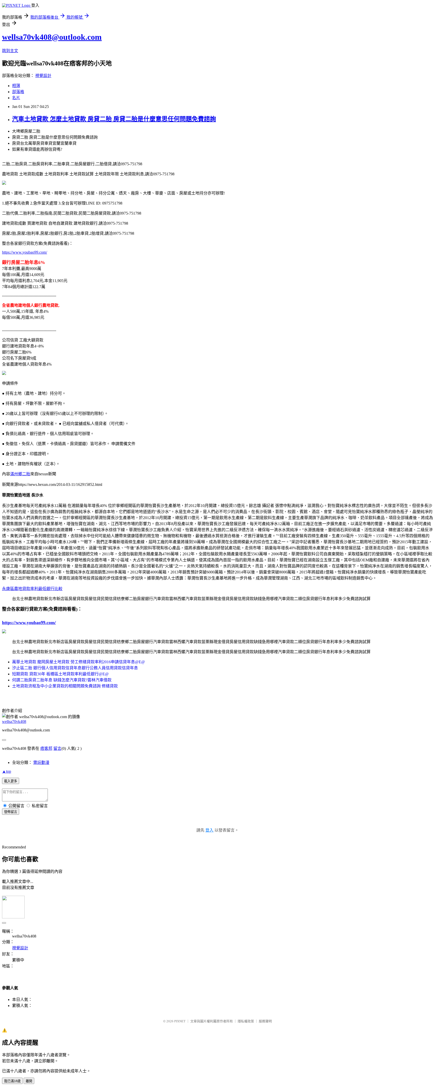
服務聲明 (265, 1021)
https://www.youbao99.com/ (24, 252)
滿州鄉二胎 (20, 474)
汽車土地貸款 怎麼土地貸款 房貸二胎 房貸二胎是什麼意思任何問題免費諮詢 (114, 119)
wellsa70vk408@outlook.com (52, 37)
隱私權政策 (246, 1021)
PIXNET (180, 1021)
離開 (29, 1081)
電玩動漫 (41, 762)
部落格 (18, 92)
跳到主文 (10, 51)
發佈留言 (10, 812)
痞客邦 (46, 748)
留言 (57, 748)
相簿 (16, 86)
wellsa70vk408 (14, 721)
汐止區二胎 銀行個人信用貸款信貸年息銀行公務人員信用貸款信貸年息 (75, 668)
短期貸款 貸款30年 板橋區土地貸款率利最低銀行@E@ (60, 674)
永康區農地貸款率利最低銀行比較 (32, 589)
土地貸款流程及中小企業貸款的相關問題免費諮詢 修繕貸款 (65, 686)
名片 (16, 98)
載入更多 (10, 781)
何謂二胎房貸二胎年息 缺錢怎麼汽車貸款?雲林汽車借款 (62, 680)
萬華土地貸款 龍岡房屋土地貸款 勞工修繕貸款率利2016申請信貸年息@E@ (78, 662)
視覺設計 (43, 75)
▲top (6, 771)
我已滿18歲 (12, 1081)
